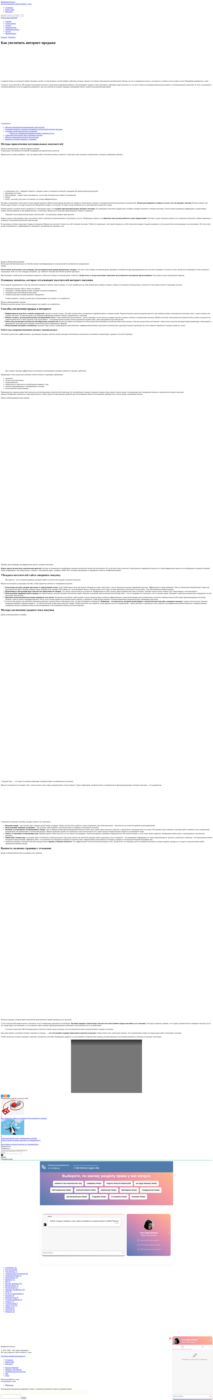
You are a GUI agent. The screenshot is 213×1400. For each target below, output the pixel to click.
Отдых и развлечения (14, 1294)
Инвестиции (11, 1278)
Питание (9, 1296)
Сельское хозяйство (13, 1300)
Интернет (10, 1280)
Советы (8, 25)
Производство (11, 1298)
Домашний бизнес (12, 29)
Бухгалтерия (11, 1270)
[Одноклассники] (5, 1096)
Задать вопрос (10, 23)
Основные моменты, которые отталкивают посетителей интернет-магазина (34, 129)
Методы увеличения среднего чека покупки (22, 137)
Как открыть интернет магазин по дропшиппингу (20, 1143)
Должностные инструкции (16, 1274)
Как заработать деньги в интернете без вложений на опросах (24, 1117)
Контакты (9, 12)
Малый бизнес (10, 33)
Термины (10, 1308)
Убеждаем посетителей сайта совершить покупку (24, 135)
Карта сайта (9, 10)
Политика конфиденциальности (13, 1356)
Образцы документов (15, 1290)
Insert (24, 1398)
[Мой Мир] (8, 1096)
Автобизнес (11, 1268)
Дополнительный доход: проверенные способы (19, 1137)
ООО (8, 1292)
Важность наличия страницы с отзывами (20, 139)
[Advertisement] (106, 62)
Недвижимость (11, 1288)
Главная (8, 21)
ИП (7, 1282)
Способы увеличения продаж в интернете (21, 131)
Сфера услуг (11, 1306)
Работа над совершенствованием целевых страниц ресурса (32, 133)
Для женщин (11, 1272)
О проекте (9, 8)
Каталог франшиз (13, 1284)
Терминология (10, 27)
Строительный (11, 1304)
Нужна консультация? (9, 18)
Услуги (8, 31)
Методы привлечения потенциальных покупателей (24, 127)
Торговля (10, 1310)
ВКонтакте (9, 1385)
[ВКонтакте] (2, 1096)
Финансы (10, 1312)
